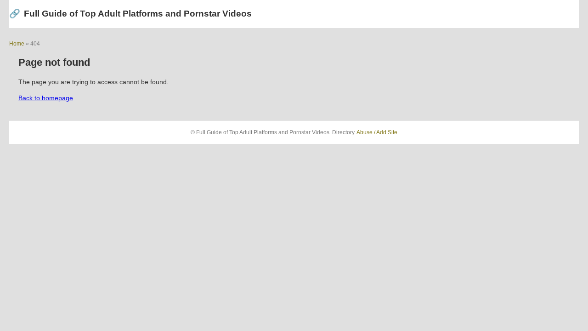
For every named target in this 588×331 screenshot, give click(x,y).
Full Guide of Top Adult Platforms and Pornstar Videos (130, 13)
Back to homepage (45, 98)
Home (16, 43)
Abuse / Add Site (376, 132)
